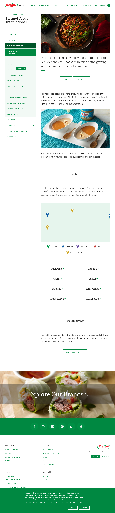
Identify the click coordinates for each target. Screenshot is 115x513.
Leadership (11, 120)
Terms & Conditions (12, 480)
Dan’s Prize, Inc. (13, 81)
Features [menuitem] (86, 5)
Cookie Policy (64, 502)
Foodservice (81, 79)
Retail (65, 79)
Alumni (45, 476)
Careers (8, 453)
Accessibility (48, 449)
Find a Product (49, 464)
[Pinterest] (62, 426)
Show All (20, 68)
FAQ (44, 461)
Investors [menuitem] (98, 5)
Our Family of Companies (16, 46)
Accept (72, 508)
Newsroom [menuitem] (72, 5)
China (9, 59)
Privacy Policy (10, 483)
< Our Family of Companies (16, 15)
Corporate (104, 456)
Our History (12, 40)
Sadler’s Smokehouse (15, 114)
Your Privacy (13, 487)
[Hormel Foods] (11, 5)
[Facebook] (34, 426)
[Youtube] (81, 426)
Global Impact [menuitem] (44, 5)
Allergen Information (52, 453)
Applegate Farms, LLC (15, 75)
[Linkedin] (53, 426)
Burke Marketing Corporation (19, 92)
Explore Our (56, 394)
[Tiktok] (71, 426)
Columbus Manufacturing (17, 97)
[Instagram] (43, 426)
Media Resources (11, 449)
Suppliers (46, 480)
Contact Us (11, 125)
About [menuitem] (22, 5)
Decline (84, 508)
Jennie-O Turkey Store (16, 103)
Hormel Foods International (12, 52)
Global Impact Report (13, 457)
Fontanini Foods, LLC (15, 86)
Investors (8, 461)
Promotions (9, 476)
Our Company (12, 34)
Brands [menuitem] (32, 5)
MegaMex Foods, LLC (15, 109)
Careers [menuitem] (59, 5)
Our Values (11, 136)
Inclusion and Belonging (17, 131)
